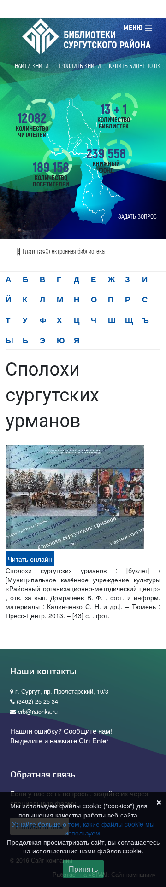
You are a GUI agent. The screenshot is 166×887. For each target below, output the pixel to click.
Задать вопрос (137, 216)
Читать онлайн (30, 558)
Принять (83, 869)
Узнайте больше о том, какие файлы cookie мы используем (83, 828)
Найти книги (32, 66)
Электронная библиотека (75, 251)
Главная (33, 251)
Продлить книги (79, 66)
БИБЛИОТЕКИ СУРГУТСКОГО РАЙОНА (107, 40)
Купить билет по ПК (134, 66)
